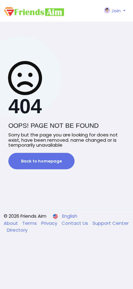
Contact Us (75, 223)
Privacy (49, 223)
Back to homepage (41, 161)
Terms (30, 223)
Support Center (110, 223)
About (11, 223)
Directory (17, 230)
